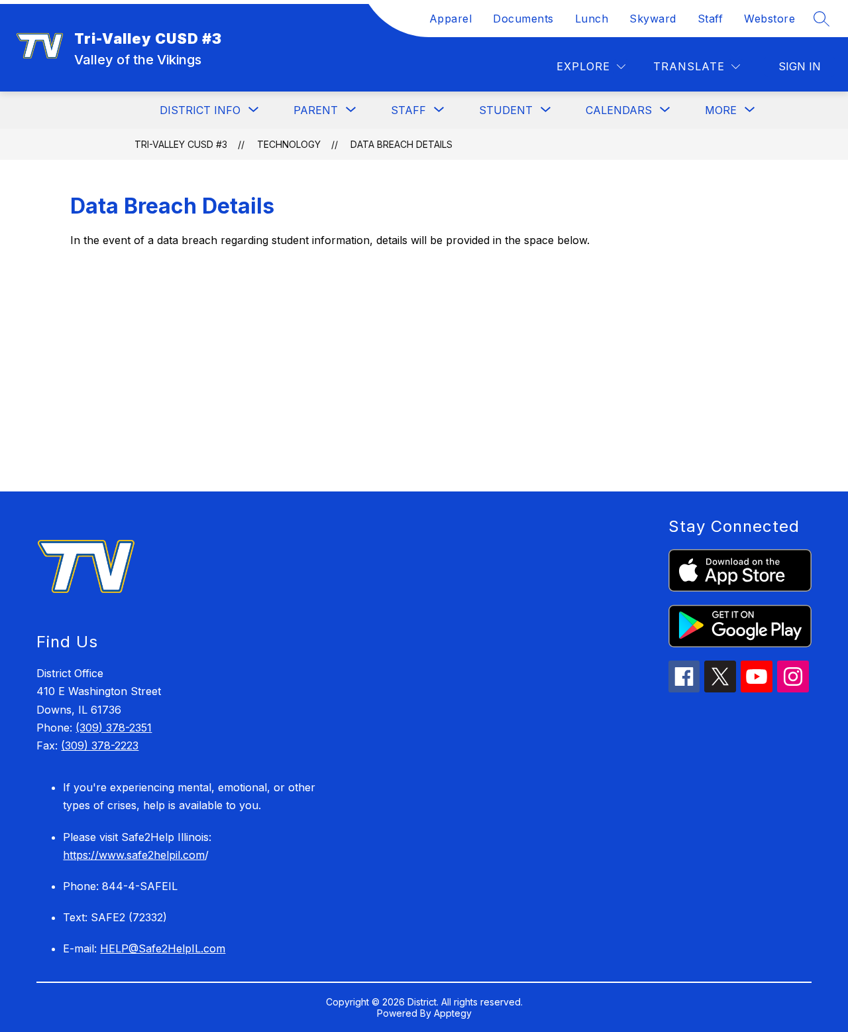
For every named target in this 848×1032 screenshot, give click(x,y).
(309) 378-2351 (114, 727)
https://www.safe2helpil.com (134, 855)
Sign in (799, 66)
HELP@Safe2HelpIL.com (162, 948)
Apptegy (453, 1013)
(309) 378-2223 (99, 745)
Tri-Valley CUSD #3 (180, 144)
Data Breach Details (401, 144)
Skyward (652, 18)
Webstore (769, 18)
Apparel (450, 18)
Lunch (592, 18)
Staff (710, 18)
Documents (523, 18)
